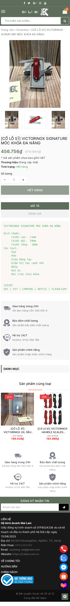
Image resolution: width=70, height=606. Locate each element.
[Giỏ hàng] (65, 12)
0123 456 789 (31, 339)
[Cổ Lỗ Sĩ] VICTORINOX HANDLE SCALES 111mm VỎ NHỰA (52, 430)
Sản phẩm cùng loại (35, 384)
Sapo (43, 597)
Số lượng (6, 173)
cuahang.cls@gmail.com (24, 549)
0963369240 (23, 545)
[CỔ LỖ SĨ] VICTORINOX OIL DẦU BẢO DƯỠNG (18, 430)
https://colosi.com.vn (26, 554)
